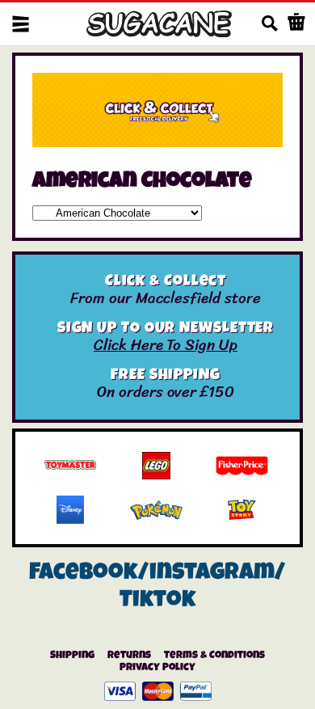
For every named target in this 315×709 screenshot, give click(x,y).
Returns (129, 656)
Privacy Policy (157, 668)
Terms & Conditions (214, 656)
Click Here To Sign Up (165, 344)
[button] (20, 23)
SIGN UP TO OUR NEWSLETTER (166, 329)
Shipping (72, 656)
